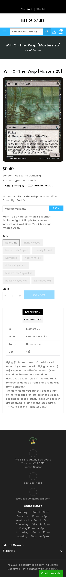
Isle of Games (33, 20)
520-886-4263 (33, 482)
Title (5, 236)
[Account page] (54, 31)
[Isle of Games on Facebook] (20, 3)
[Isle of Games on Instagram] (33, 3)
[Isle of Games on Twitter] (26, 3)
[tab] (33, 312)
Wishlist (41, 9)
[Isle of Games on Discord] (45, 3)
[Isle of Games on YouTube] (39, 3)
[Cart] (61, 31)
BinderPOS (52, 569)
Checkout (26, 9)
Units (6, 289)
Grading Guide (43, 185)
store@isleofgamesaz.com (33, 498)
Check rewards (50, 573)
